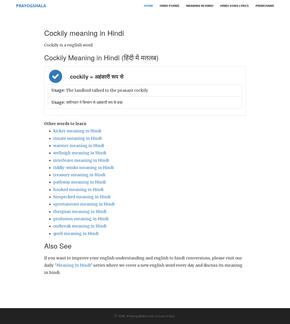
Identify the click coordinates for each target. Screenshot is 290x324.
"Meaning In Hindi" (73, 265)
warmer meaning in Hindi (78, 145)
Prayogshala (31, 5)
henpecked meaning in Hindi (82, 196)
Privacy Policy (165, 316)
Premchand (265, 6)
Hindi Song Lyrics (234, 6)
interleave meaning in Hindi (81, 160)
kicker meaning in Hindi (77, 130)
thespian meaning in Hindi (79, 211)
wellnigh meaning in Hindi (79, 152)
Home (148, 6)
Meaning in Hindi (199, 6)
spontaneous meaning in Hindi (84, 204)
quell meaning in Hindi (76, 233)
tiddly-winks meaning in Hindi (83, 167)
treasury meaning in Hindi (79, 174)
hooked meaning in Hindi (78, 189)
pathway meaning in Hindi (79, 182)
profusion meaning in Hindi (81, 218)
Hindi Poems (169, 6)
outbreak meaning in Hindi (79, 226)
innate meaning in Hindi (77, 138)
